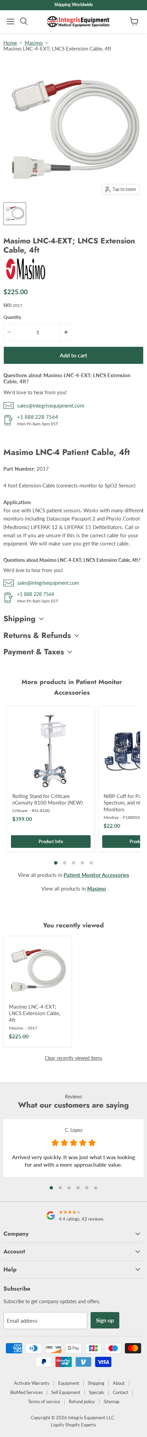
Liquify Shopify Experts (73, 1424)
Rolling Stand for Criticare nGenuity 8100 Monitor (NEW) (47, 799)
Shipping (96, 1383)
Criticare (19, 810)
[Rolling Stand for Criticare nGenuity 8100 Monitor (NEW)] (51, 749)
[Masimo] (25, 278)
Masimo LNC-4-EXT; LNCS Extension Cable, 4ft (34, 1013)
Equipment (68, 1383)
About (119, 1383)
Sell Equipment (65, 1392)
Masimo (34, 43)
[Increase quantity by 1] (66, 332)
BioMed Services (26, 1392)
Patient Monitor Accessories (96, 875)
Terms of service (44, 1401)
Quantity (12, 317)
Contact (120, 1392)
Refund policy (82, 1401)
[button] (51, 1188)
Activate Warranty (32, 1383)
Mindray (111, 817)
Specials (96, 1392)
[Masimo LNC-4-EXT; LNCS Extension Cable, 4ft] (38, 970)
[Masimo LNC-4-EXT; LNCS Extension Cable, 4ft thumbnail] (15, 214)
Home (10, 43)
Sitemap (111, 1401)
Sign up (105, 1320)
